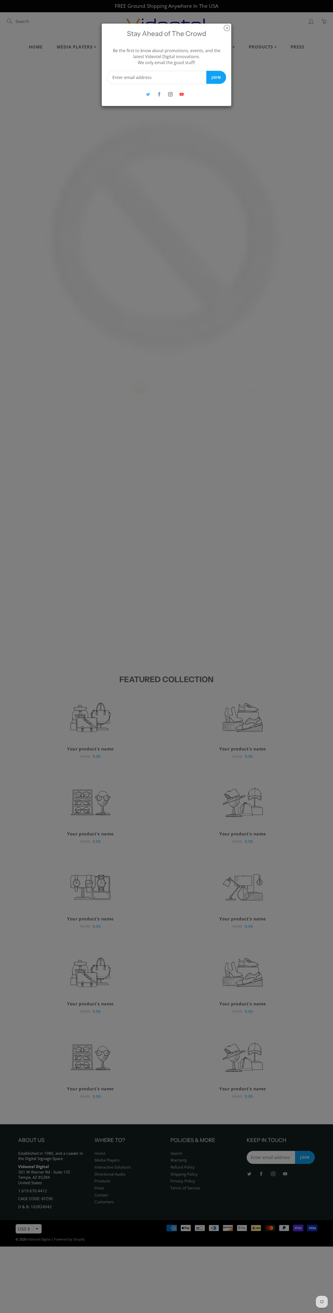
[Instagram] (170, 94)
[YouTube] (181, 94)
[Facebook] (159, 94)
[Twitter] (147, 94)
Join (216, 77)
